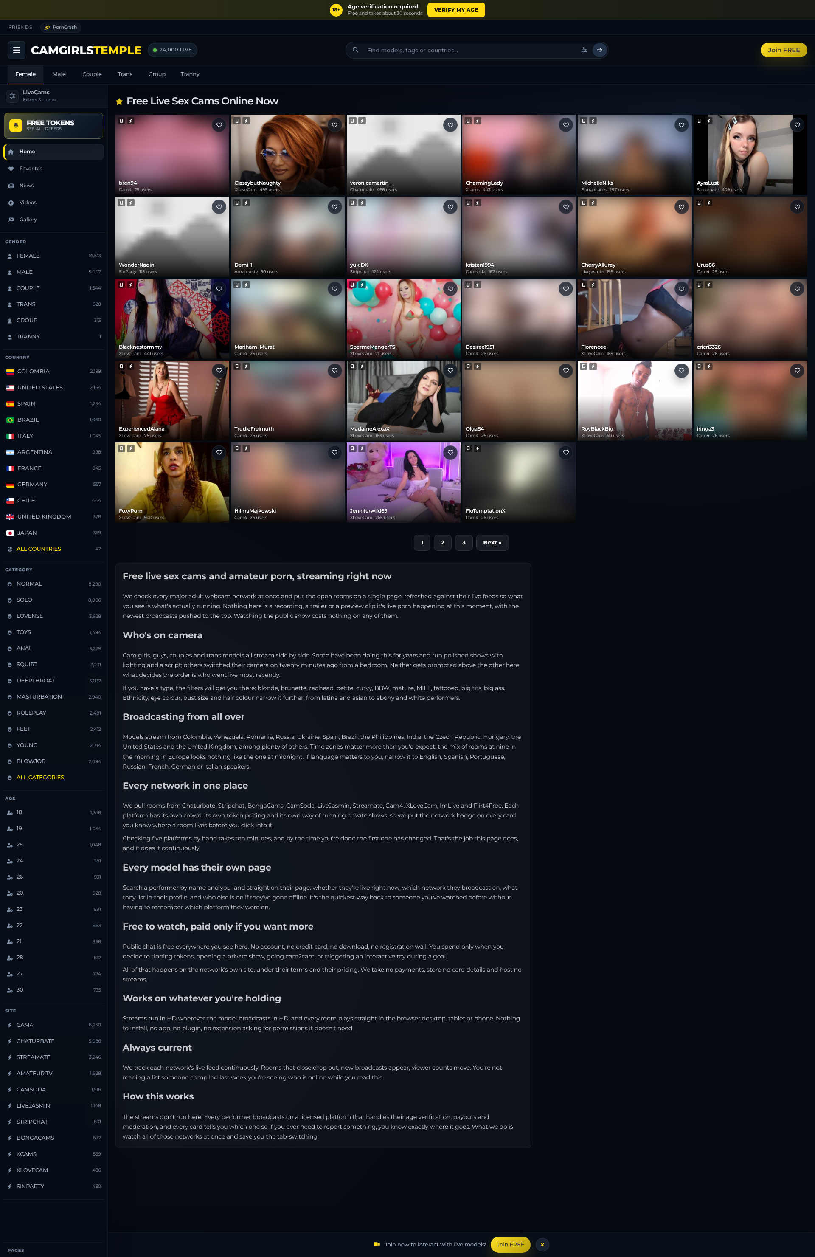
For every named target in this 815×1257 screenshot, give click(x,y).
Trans (125, 74)
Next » (492, 542)
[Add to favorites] (219, 125)
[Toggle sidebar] (16, 50)
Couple (92, 74)
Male (59, 74)
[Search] (600, 50)
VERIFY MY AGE (456, 10)
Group (157, 74)
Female (25, 74)
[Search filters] (584, 50)
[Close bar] (542, 1244)
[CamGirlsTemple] (86, 50)
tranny (190, 74)
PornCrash (65, 27)
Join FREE (784, 50)
